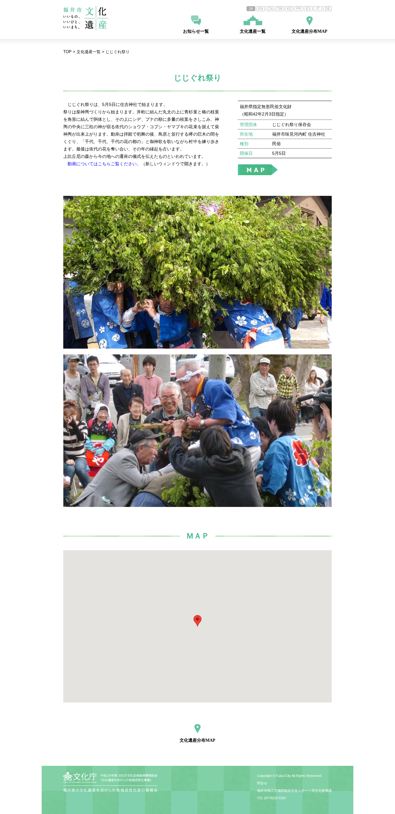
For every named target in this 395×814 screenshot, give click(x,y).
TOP (67, 51)
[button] (197, 620)
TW (279, 8)
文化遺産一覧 (253, 31)
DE (327, 8)
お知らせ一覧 (196, 31)
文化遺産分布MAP (309, 31)
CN (270, 8)
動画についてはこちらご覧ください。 (104, 163)
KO (289, 8)
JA (251, 8)
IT (317, 8)
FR (298, 8)
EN (260, 8)
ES (308, 8)
